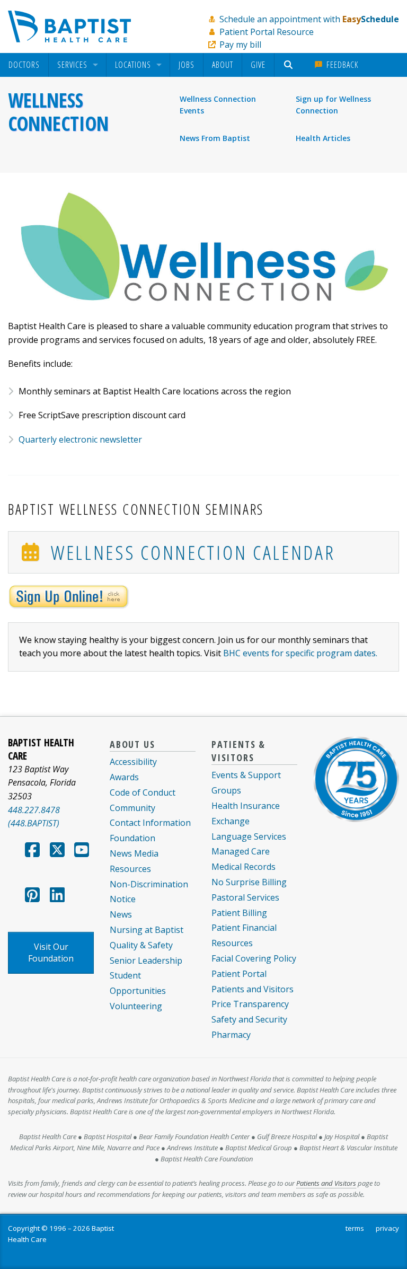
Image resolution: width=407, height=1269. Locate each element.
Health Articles (323, 138)
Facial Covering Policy (253, 958)
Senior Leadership (146, 960)
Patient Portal (239, 974)
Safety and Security (249, 1019)
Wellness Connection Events (218, 105)
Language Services (248, 836)
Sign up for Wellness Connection (333, 105)
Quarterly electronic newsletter (80, 439)
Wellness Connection (58, 112)
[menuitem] (24, 65)
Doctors (24, 65)
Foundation (132, 838)
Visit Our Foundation (51, 952)
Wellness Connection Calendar (189, 552)
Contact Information (150, 823)
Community (132, 808)
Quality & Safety (141, 945)
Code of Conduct (142, 792)
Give (258, 64)
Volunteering (136, 1006)
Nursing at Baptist (146, 930)
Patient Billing (239, 913)
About (222, 64)
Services (72, 65)
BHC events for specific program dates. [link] (300, 653)
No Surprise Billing (249, 882)
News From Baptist (215, 138)
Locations (133, 65)
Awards (124, 777)
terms (355, 1228)
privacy (387, 1228)
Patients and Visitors (252, 989)
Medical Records (243, 867)
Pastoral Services (245, 897)
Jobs (186, 64)
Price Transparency (250, 1004)
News (121, 914)
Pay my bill (240, 44)
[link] (69, 596)
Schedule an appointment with (309, 19)
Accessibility (133, 762)
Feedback (341, 64)
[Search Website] (290, 65)
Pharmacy (231, 1035)
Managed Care (240, 851)
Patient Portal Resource (266, 32)
